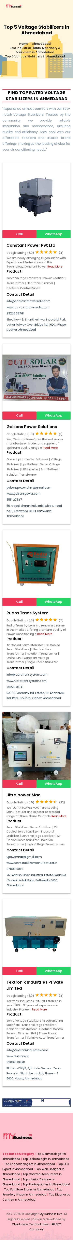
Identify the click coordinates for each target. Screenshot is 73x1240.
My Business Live (51, 1214)
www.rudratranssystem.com (26, 681)
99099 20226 (15, 1062)
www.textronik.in (17, 1056)
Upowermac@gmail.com (24, 857)
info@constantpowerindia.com (28, 301)
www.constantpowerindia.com (27, 307)
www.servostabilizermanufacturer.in (31, 863)
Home (23, 44)
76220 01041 (14, 687)
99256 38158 (15, 313)
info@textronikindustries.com (27, 1050)
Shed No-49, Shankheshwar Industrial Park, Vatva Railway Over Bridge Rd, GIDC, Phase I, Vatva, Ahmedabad (36, 324)
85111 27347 (14, 500)
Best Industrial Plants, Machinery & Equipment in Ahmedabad (35, 50)
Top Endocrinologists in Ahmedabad (29, 1164)
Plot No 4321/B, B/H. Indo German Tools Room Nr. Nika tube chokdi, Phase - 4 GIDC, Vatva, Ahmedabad (33, 1073)
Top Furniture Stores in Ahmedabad (29, 1189)
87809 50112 (14, 869)
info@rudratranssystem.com (26, 675)
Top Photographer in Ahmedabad (46, 1184)
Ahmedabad (41, 44)
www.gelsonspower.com (23, 494)
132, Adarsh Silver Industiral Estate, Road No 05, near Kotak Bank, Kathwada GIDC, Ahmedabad (36, 880)
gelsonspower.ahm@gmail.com (28, 488)
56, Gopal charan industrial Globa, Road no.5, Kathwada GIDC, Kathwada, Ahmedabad (34, 511)
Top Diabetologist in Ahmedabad (46, 1159)
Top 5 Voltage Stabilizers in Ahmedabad (35, 56)
